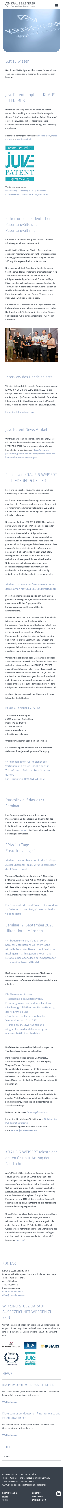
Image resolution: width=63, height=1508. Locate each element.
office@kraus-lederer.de (13, 1295)
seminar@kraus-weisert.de (24, 1130)
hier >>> (24, 830)
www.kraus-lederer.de (12, 1291)
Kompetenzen (9, 1493)
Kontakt (36, 1493)
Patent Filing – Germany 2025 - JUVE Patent (25, 190)
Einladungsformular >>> (38, 1112)
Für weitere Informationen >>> (19, 412)
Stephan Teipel (24, 139)
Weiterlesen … (11, 1402)
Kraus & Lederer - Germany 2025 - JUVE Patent (27, 194)
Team (5, 1500)
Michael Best (44, 135)
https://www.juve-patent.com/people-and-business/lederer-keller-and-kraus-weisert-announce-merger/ (30, 454)
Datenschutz (38, 1500)
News (5, 1496)
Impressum (37, 1496)
